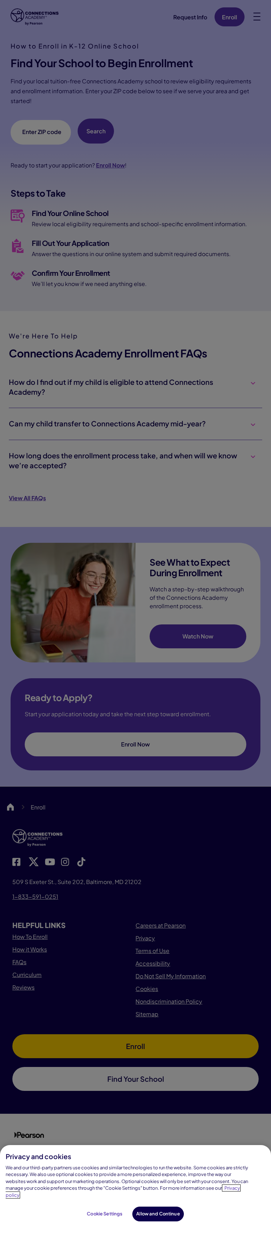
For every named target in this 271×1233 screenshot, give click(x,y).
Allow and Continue (158, 1213)
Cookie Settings (104, 1213)
